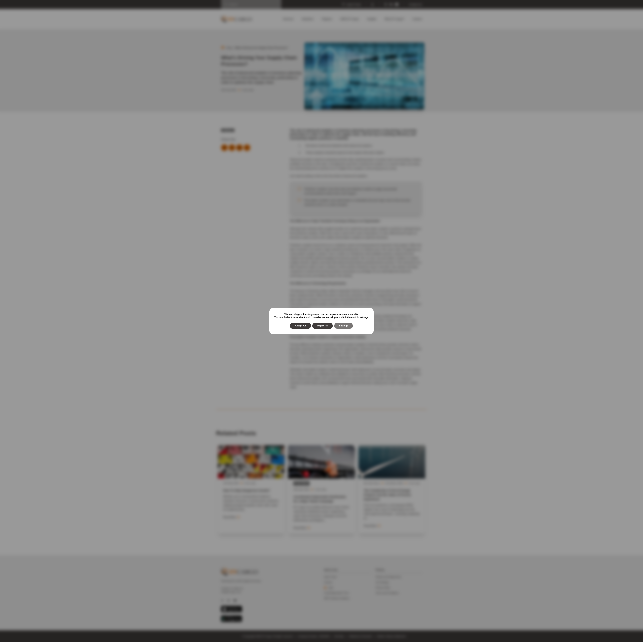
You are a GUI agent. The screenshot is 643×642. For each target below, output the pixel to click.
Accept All (300, 325)
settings (364, 317)
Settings (343, 325)
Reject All (322, 325)
